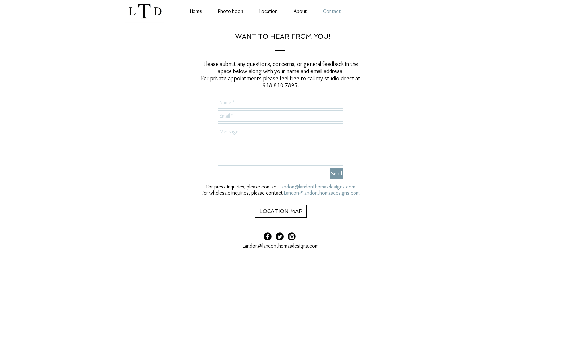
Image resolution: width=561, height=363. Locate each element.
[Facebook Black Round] (268, 236)
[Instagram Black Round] (292, 236)
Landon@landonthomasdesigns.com (317, 187)
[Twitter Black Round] (280, 236)
